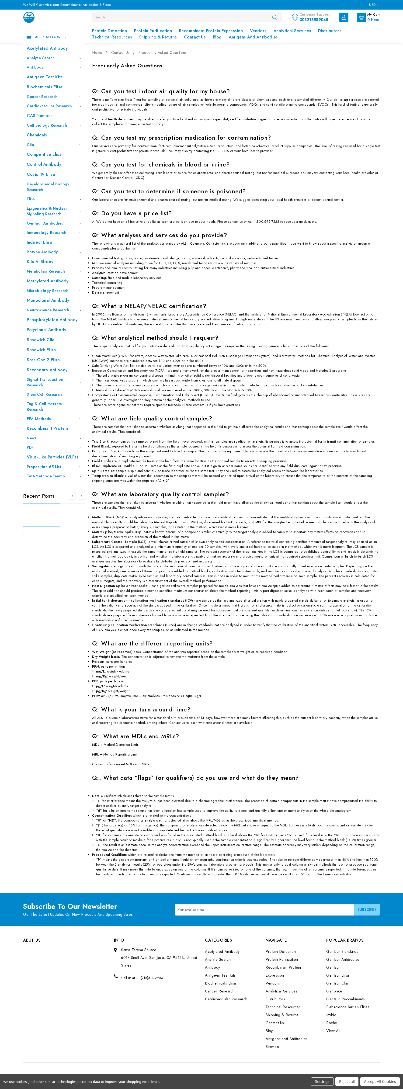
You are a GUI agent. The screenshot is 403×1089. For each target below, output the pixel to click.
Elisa (31, 199)
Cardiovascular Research (49, 106)
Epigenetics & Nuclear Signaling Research (47, 211)
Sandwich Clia (41, 340)
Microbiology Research (48, 290)
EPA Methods (39, 418)
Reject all (347, 1081)
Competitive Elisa (44, 154)
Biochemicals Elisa (45, 87)
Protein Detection (109, 31)
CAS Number (39, 116)
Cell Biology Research (47, 125)
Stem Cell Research (44, 394)
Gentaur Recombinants (345, 999)
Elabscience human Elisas (347, 1007)
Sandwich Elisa (41, 350)
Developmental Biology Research (48, 186)
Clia (30, 144)
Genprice (334, 991)
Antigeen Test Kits (45, 77)
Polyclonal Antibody (46, 330)
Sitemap (272, 1046)
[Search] (274, 17)
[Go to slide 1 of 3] (81, 496)
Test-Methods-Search (46, 476)
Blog (217, 37)
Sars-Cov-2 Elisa (43, 360)
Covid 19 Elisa (41, 174)
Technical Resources (112, 37)
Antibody (35, 67)
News (31, 438)
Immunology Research (46, 232)
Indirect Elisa (39, 242)
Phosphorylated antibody (52, 320)
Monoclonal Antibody (48, 300)
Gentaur (333, 967)
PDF (30, 447)
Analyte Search (41, 58)
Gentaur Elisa (337, 975)
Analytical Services (292, 31)
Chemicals (37, 135)
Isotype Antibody (42, 252)
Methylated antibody (48, 281)
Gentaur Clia (337, 983)
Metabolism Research (46, 271)
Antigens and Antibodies (253, 37)
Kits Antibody (40, 262)
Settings (322, 1081)
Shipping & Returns (158, 37)
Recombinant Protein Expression (211, 31)
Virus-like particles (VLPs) (52, 457)
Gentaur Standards (342, 951)
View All (333, 1031)
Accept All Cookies (380, 1081)
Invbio (331, 1015)
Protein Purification (153, 31)
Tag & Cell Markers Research (44, 406)
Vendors (258, 31)
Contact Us (195, 37)
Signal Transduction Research (45, 382)
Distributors (329, 31)
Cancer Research (42, 96)
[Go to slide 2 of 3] (72, 496)
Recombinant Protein (47, 428)
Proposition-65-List (44, 466)
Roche (331, 1023)
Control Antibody (44, 164)
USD (373, 4)
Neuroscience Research (48, 310)
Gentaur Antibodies (45, 223)
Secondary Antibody (47, 370)
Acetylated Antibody (47, 48)
